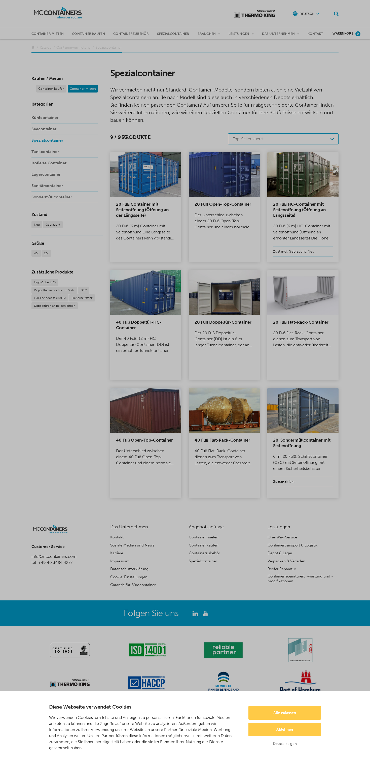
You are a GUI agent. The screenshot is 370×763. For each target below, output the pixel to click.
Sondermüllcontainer (51, 197)
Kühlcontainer (44, 117)
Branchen (207, 34)
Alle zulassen (284, 713)
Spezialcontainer (173, 34)
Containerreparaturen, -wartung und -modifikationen (300, 579)
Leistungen (239, 34)
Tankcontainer (45, 151)
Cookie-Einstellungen (128, 577)
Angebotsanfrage (206, 527)
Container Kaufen (88, 34)
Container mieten (47, 34)
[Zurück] (33, 47)
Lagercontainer (45, 174)
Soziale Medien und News (132, 545)
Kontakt (315, 34)
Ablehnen (284, 729)
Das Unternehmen (278, 34)
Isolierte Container (48, 163)
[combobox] (283, 138)
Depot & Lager (280, 553)
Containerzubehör (131, 34)
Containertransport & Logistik (293, 545)
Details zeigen (285, 743)
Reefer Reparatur (282, 569)
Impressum (120, 561)
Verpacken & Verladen (286, 561)
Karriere (116, 553)
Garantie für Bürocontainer (133, 585)
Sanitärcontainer (47, 185)
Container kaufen (51, 88)
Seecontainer (43, 129)
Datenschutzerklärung (129, 569)
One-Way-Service (282, 537)
